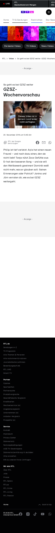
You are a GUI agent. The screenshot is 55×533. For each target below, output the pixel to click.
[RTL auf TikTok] (35, 514)
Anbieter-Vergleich (11, 416)
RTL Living (7, 492)
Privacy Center (9, 438)
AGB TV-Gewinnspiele (12, 449)
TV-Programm (9, 351)
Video (11, 59)
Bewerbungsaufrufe (11, 366)
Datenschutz (8, 441)
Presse (6, 477)
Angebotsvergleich (11, 409)
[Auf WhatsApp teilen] (50, 142)
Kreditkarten (8, 402)
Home (5, 505)
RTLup (6, 485)
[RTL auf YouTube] (42, 514)
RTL (4, 59)
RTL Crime (7, 488)
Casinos (6, 383)
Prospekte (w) (9, 420)
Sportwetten (8, 387)
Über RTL (7, 470)
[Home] (27, 12)
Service (6, 427)
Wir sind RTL (9, 466)
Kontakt (6, 430)
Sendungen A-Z (10, 347)
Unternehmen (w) (10, 413)
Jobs (5, 474)
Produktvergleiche (11, 394)
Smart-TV (7, 373)
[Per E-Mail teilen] (43, 142)
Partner (6, 380)
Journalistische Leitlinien (14, 362)
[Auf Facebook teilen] (37, 142)
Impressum (8, 434)
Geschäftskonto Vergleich (14, 398)
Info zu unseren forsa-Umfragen (17, 460)
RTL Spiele (8, 481)
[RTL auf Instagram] (28, 514)
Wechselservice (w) (11, 405)
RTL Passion (8, 496)
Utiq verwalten (9, 456)
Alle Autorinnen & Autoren (14, 358)
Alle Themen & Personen (14, 355)
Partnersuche (9, 391)
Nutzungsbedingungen (12, 445)
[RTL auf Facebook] (20, 514)
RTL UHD (7, 369)
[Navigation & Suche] (49, 12)
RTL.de (6, 344)
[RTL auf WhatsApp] (50, 514)
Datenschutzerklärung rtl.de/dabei (18, 452)
